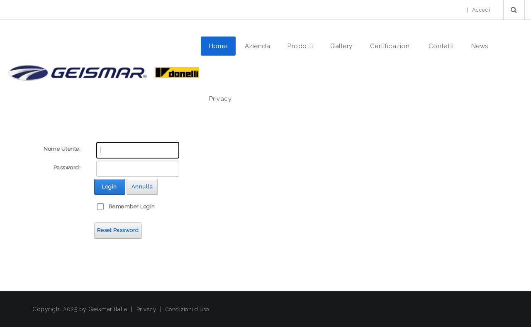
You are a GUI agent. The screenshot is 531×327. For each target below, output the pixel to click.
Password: (67, 167)
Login (109, 186)
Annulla (142, 186)
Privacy (146, 309)
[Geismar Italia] (103, 72)
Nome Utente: (62, 149)
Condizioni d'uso (187, 309)
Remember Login (132, 206)
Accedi (481, 9)
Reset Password (118, 230)
